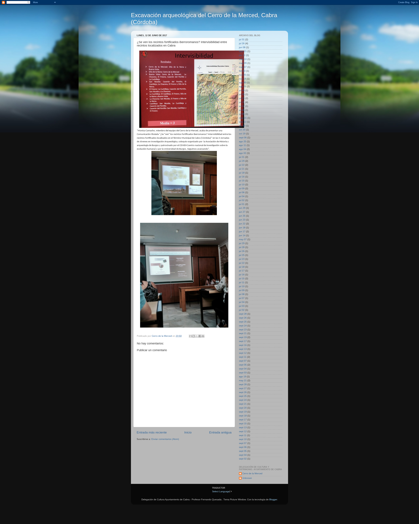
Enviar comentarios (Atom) (165, 439)
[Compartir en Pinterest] (203, 336)
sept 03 (243, 372)
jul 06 (242, 110)
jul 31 (242, 39)
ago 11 (242, 145)
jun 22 (242, 223)
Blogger (273, 499)
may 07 (243, 67)
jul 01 (242, 204)
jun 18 (242, 227)
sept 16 (243, 345)
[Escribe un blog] (193, 336)
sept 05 (243, 365)
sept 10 (243, 439)
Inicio (188, 432)
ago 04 (242, 149)
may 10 (243, 59)
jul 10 (242, 184)
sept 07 (243, 361)
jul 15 (242, 180)
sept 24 (243, 325)
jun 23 (242, 220)
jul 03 (242, 306)
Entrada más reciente (152, 432)
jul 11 (241, 282)
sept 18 (243, 415)
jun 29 (242, 208)
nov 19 (242, 79)
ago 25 (242, 86)
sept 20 (243, 408)
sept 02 (243, 459)
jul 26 (242, 43)
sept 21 (243, 51)
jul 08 (242, 294)
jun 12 (242, 55)
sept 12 (243, 353)
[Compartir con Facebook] (199, 336)
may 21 (243, 380)
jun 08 (242, 47)
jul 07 (242, 106)
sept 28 (243, 314)
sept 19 (243, 337)
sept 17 (243, 341)
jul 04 (242, 196)
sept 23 (243, 329)
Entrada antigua (220, 432)
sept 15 (243, 423)
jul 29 (242, 161)
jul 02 (242, 200)
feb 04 (242, 71)
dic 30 (242, 126)
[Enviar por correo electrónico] (190, 336)
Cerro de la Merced (252, 473)
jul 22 (242, 165)
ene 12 (242, 122)
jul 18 (242, 173)
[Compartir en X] (196, 336)
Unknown (247, 478)
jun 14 (242, 235)
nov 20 (242, 75)
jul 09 (242, 188)
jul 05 (242, 114)
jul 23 (242, 98)
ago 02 (242, 153)
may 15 (243, 118)
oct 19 (242, 133)
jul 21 (242, 102)
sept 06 (243, 137)
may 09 (243, 63)
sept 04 (243, 369)
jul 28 (242, 90)
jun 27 (242, 212)
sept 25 (243, 322)
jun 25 (242, 216)
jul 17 (242, 270)
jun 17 (242, 231)
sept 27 (243, 388)
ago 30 (242, 82)
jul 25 (242, 94)
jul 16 (242, 176)
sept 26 (243, 318)
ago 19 (242, 376)
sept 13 (243, 349)
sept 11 (242, 357)
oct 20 (242, 130)
